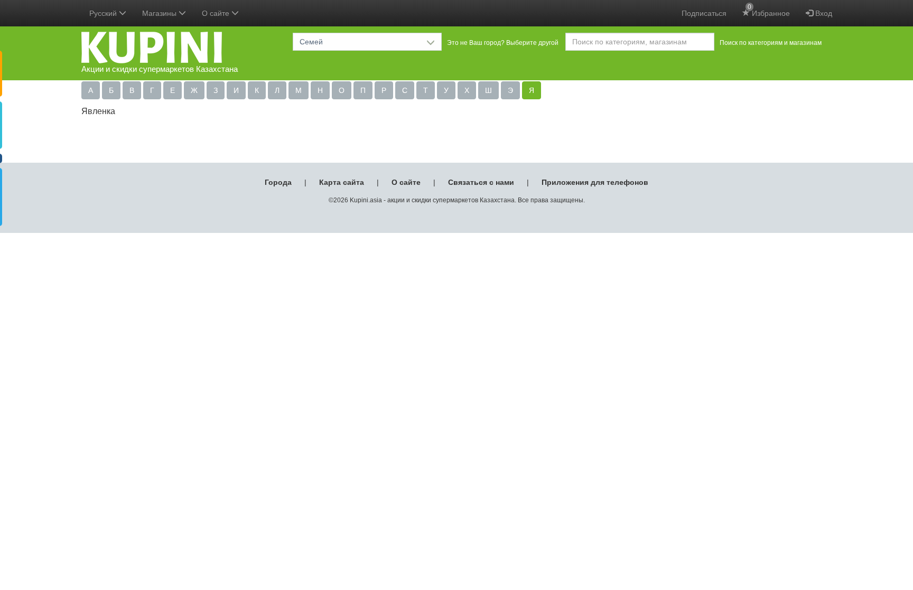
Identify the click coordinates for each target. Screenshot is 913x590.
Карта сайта (341, 182)
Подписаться (704, 13)
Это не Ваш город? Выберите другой (502, 42)
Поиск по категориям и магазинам (771, 42)
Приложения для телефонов (595, 182)
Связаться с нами (481, 182)
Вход (822, 13)
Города (278, 182)
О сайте (406, 182)
